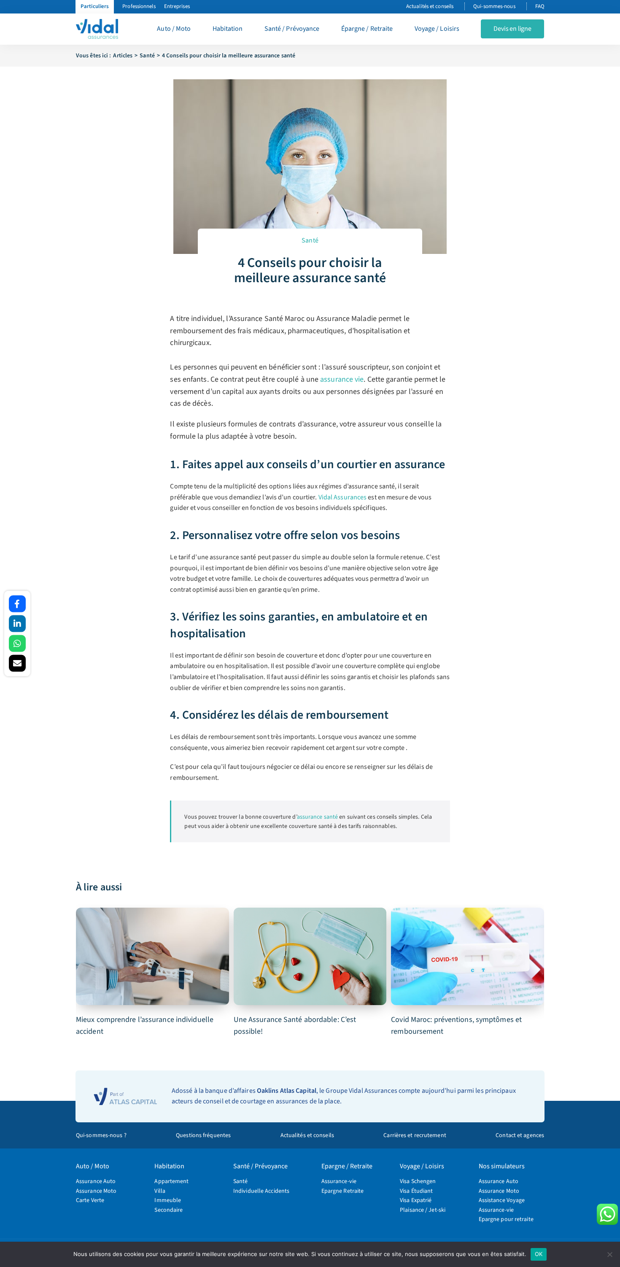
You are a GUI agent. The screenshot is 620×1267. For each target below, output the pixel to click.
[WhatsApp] (17, 643)
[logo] (97, 22)
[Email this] (17, 663)
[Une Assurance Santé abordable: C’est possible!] (310, 957)
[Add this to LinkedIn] (17, 623)
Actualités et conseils (429, 6)
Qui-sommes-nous (494, 6)
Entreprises (177, 6)
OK (539, 1254)
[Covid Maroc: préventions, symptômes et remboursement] (467, 957)
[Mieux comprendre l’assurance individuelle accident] (152, 957)
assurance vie (342, 379)
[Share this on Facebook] (17, 604)
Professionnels (138, 6)
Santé (310, 240)
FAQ (540, 6)
